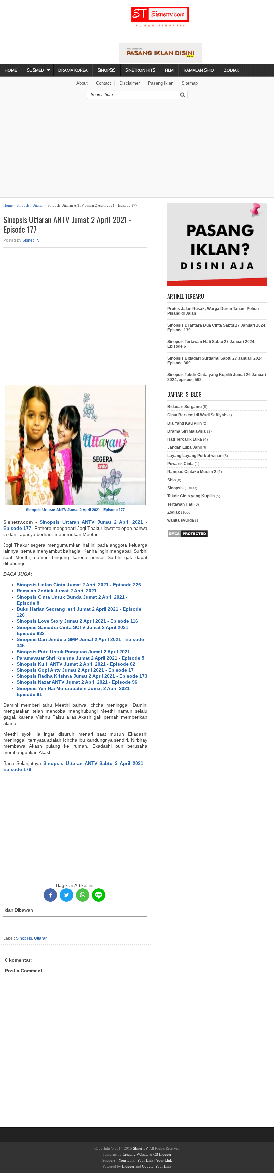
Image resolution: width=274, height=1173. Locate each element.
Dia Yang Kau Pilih (184, 423)
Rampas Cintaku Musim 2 (191, 471)
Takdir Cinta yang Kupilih (191, 496)
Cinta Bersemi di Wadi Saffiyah (196, 415)
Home (11, 70)
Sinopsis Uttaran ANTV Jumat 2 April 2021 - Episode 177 (67, 224)
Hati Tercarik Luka (184, 439)
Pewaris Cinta (180, 463)
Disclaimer (129, 83)
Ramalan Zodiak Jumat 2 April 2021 (57, 590)
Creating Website (135, 1154)
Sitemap (190, 83)
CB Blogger (162, 1154)
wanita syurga (180, 520)
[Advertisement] (137, 150)
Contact (103, 83)
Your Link (127, 1160)
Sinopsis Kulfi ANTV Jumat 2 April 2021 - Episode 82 (76, 664)
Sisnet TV (31, 240)
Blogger (128, 1166)
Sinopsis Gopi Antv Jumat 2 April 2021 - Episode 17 (75, 670)
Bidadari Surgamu (184, 406)
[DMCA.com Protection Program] (187, 536)
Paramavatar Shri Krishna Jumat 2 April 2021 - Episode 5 (80, 658)
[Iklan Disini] (160, 61)
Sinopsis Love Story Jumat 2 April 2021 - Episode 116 (77, 621)
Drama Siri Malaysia (186, 431)
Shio (171, 480)
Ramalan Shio (199, 70)
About (82, 83)
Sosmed (35, 70)
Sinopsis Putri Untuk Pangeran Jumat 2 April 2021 (73, 651)
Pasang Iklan (160, 83)
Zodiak (231, 70)
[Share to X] (66, 895)
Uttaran (38, 205)
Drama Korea (73, 70)
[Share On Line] (98, 895)
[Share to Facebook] (50, 895)
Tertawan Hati (180, 504)
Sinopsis (106, 70)
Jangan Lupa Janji (184, 447)
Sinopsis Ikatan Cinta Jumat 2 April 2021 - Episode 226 (79, 584)
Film (169, 70)
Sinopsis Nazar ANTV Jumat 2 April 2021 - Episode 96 (77, 682)
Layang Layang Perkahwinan (194, 455)
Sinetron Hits (140, 70)
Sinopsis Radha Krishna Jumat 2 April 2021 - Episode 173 (82, 676)
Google (147, 1166)
